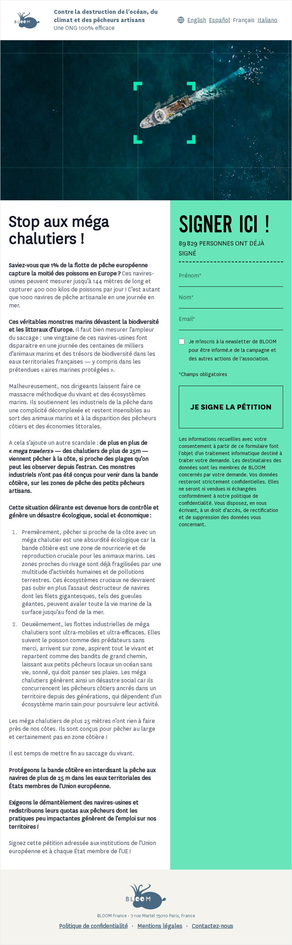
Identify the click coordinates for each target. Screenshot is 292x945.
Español (219, 20)
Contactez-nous (212, 926)
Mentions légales (159, 926)
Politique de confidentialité (93, 926)
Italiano (267, 20)
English (196, 20)
